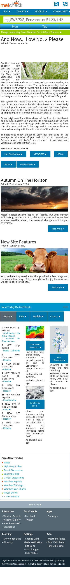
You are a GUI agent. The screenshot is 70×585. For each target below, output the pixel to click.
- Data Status (31, 553)
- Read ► (7, 360)
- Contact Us (8, 526)
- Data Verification (33, 542)
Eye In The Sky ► (35, 404)
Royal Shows (11, 492)
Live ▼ (23, 316)
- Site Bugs (29, 545)
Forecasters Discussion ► (35, 346)
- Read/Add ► (9, 400)
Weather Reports (13, 481)
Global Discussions (14, 477)
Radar (7, 462)
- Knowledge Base (11, 538)
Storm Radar (13, 496)
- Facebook (30, 516)
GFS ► (60, 154)
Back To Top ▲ (35, 504)
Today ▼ (8, 316)
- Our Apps (52, 516)
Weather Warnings (13, 485)
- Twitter (28, 519)
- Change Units (31, 538)
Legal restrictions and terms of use (17, 560)
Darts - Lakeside (11, 350)
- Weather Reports (11, 516)
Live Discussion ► (59, 358)
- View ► (6, 409)
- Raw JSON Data (55, 542)
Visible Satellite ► (27, 164)
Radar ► (8, 164)
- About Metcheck (11, 523)
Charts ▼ (55, 316)
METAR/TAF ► (40, 154)
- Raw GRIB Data (55, 545)
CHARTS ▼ (23, 11)
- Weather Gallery (11, 519)
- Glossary (7, 542)
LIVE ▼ (7, 11)
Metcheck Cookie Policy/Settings (50, 560)
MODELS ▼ (41, 11)
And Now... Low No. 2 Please (11, 334)
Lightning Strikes (13, 466)
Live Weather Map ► (13, 154)
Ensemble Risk (11, 473)
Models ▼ (38, 316)
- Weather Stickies (55, 538)
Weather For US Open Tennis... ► (44, 32)
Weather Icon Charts (15, 488)
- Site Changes (31, 549)
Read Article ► (58, 228)
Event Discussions (13, 470)
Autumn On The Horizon (11, 340)
